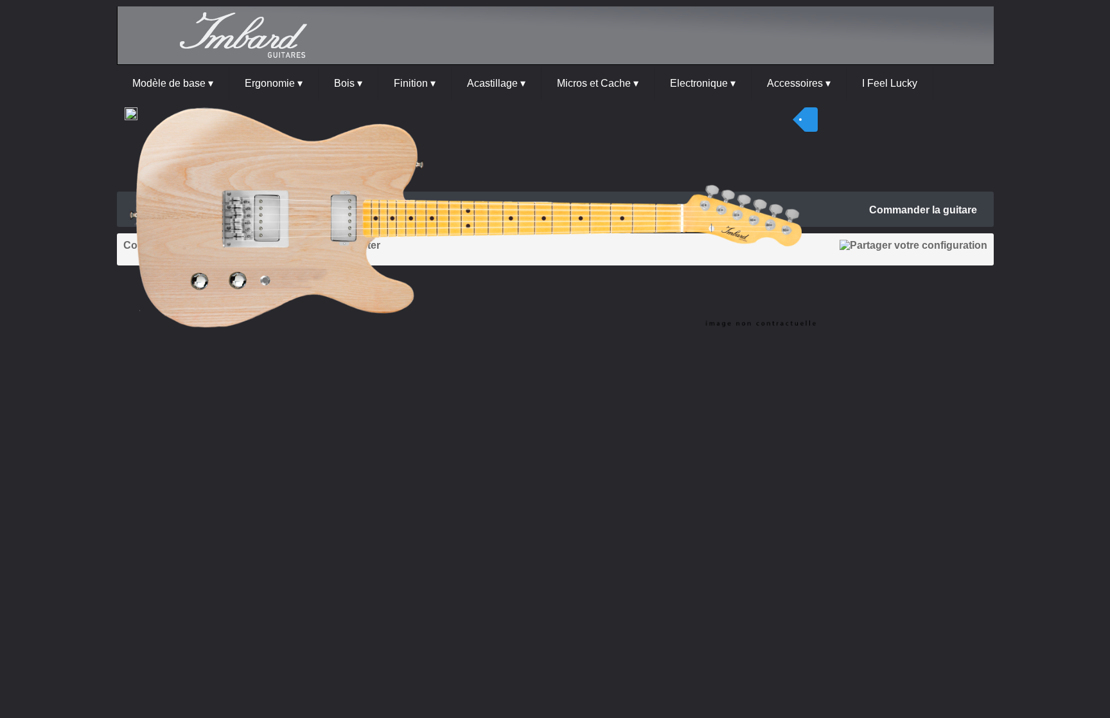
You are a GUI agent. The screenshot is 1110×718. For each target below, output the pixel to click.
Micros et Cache (598, 83)
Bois (348, 83)
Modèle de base (172, 83)
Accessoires (799, 83)
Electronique (703, 83)
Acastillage (496, 83)
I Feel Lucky (889, 83)
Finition (415, 83)
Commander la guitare (923, 209)
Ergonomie (274, 83)
